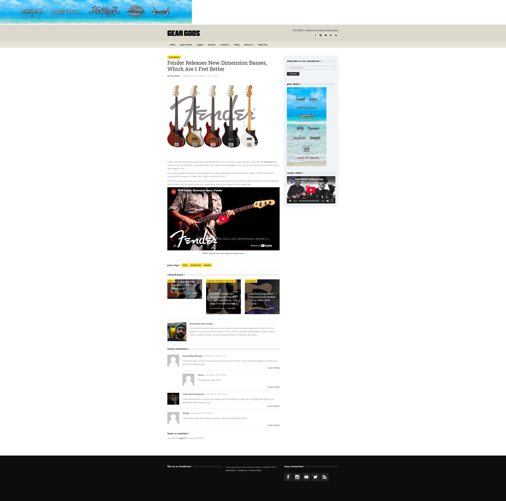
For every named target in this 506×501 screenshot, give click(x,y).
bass (185, 265)
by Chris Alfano (173, 76)
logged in (182, 438)
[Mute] (327, 201)
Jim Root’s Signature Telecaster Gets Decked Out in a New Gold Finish (262, 298)
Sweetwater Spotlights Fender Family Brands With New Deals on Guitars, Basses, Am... (184, 282)
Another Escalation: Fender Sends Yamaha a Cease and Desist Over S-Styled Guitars (223, 298)
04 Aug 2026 (193, 293)
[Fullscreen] (332, 201)
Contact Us (242, 470)
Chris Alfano (207, 323)
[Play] (290, 201)
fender (207, 265)
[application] (311, 189)
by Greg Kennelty (178, 293)
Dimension (268, 162)
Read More (230, 470)
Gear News (174, 57)
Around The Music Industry (220, 281)
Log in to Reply (273, 368)
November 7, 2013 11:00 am (194, 76)
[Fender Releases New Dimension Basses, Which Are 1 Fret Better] (176, 331)
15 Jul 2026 (231, 308)
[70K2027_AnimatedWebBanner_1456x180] (96, 23)
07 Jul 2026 (270, 308)
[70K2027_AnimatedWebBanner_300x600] (306, 165)
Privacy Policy (255, 470)
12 (211, 76)
